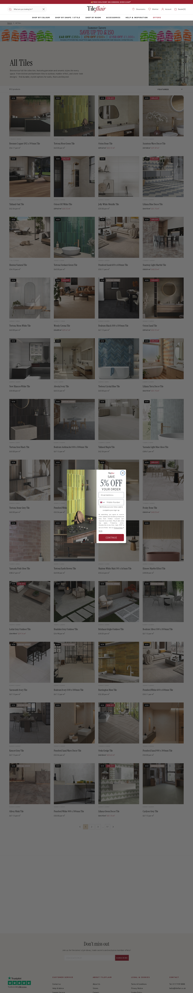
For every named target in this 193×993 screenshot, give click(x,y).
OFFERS (157, 17)
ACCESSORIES (113, 17)
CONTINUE (111, 537)
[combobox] (102, 502)
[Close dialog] (122, 473)
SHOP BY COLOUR (41, 17)
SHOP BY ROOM (93, 17)
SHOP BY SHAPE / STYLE (67, 17)
